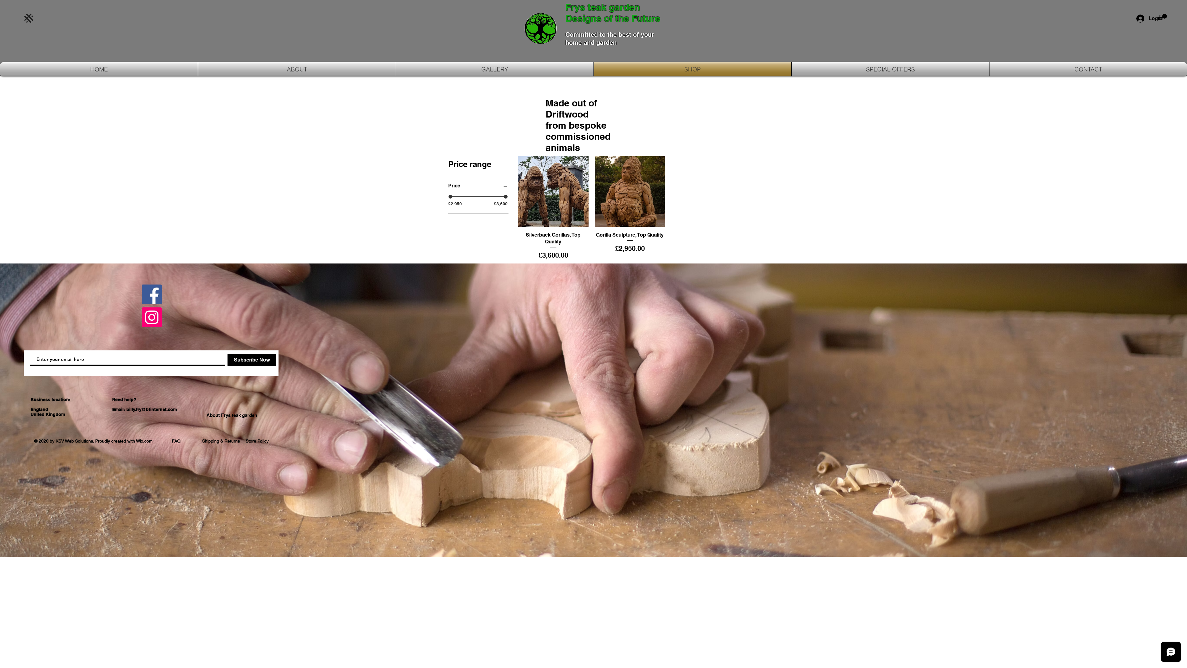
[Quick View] (553, 191)
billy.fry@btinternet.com (151, 409)
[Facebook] (152, 294)
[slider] (450, 196)
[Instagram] (152, 317)
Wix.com (144, 441)
